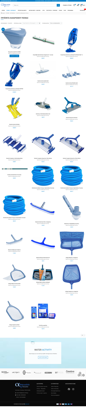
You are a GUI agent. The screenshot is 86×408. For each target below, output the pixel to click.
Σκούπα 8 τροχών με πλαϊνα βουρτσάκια (14, 158)
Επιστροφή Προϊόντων (55, 390)
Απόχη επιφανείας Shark (14, 324)
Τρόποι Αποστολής (55, 388)
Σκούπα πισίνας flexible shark (72, 83)
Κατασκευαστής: (45, 23)
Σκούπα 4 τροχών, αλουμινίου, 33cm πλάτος (43, 158)
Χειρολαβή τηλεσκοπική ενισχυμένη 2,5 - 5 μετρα (43, 54)
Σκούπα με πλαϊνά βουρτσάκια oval (43, 113)
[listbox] (30, 23)
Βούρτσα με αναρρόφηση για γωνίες (71, 223)
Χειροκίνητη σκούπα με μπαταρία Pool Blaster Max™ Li (72, 54)
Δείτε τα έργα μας (43, 357)
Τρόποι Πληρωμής (54, 386)
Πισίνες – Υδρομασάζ (41, 388)
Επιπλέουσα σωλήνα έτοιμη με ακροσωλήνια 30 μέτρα (43, 187)
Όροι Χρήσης (53, 393)
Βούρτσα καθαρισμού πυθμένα (14, 249)
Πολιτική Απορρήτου (55, 395)
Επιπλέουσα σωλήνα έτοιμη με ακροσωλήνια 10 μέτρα (14, 217)
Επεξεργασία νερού (41, 390)
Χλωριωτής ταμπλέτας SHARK (14, 51)
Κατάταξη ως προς (17, 23)
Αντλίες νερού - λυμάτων (42, 393)
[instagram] (72, 388)
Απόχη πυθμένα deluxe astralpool (43, 282)
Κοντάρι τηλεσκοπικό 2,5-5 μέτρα (14, 174)
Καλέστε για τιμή (14, 55)
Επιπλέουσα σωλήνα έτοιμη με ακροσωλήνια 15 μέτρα (72, 187)
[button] (74, 5)
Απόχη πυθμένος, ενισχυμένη (72, 257)
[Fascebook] (68, 388)
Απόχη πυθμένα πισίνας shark (14, 283)
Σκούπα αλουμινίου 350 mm (71, 117)
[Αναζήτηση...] (58, 5)
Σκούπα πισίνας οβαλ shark (43, 80)
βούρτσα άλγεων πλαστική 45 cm (43, 257)
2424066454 (23, 394)
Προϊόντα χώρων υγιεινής (42, 386)
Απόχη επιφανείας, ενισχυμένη (71, 291)
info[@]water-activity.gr (23, 392)
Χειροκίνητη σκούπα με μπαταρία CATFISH (14, 88)
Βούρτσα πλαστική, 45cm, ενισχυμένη (43, 221)
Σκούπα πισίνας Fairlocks (14, 124)
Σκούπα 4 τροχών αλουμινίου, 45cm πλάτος (71, 158)
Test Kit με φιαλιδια (43, 325)
